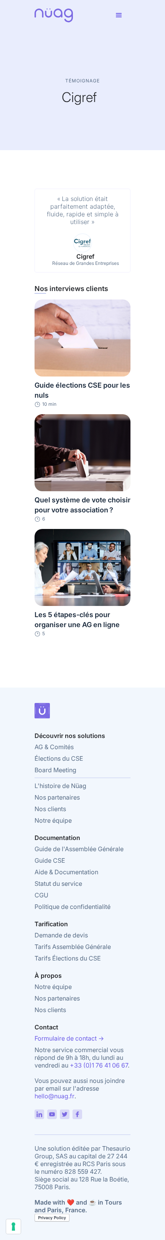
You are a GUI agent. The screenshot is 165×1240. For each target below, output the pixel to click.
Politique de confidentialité (73, 906)
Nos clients (50, 809)
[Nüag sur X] (64, 1111)
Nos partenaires (57, 797)
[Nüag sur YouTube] (52, 1111)
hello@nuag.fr (54, 1096)
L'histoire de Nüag (60, 786)
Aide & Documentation (66, 872)
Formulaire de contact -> (69, 1038)
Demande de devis (61, 935)
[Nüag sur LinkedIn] (39, 1111)
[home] (71, 15)
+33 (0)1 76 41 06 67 (99, 1065)
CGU (41, 895)
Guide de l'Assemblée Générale (79, 849)
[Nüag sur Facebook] (77, 1111)
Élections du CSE (59, 758)
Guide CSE (50, 860)
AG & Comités (54, 747)
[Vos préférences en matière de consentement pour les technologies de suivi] (13, 1226)
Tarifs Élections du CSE (68, 958)
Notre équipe (53, 820)
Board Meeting (55, 770)
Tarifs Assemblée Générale (73, 946)
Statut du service (58, 883)
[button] (118, 15)
